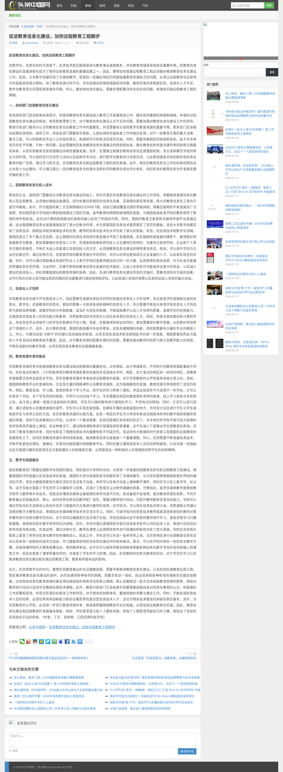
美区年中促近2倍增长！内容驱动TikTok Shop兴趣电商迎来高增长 (152, 696)
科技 (74, 5)
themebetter (55, 767)
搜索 (206, 65)
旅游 (117, 5)
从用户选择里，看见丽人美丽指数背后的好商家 (140, 708)
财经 (102, 5)
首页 (59, 5)
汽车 (145, 5)
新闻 (88, 5)
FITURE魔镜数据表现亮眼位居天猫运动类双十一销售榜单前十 (49, 658)
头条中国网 (28, 5)
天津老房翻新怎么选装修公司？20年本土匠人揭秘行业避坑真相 (55, 708)
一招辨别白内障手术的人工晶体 (34, 702)
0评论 (100, 42)
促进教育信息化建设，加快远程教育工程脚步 (54, 36)
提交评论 (188, 751)
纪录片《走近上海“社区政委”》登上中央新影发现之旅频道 (51, 683)
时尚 (131, 5)
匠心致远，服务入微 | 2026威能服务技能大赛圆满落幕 (49, 677)
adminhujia (32, 42)
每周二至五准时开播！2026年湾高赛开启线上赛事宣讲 (49, 696)
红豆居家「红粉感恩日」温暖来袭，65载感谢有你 (164, 658)
